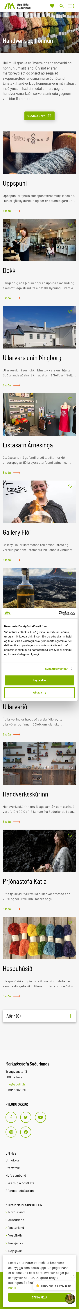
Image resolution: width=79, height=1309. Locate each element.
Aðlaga (37, 692)
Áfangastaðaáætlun (20, 1190)
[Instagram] (11, 1132)
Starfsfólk (13, 1168)
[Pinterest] (25, 1132)
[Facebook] (11, 1117)
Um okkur (12, 1160)
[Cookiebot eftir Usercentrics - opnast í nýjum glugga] (59, 613)
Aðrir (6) (13, 1016)
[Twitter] (25, 1117)
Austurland (16, 1220)
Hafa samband (16, 1175)
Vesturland (16, 1227)
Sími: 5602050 (16, 1090)
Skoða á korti (36, 116)
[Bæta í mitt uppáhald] (70, 137)
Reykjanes (15, 1243)
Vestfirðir (15, 1235)
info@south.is (16, 1084)
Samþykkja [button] (39, 1297)
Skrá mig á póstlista (20, 1183)
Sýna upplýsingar (56, 668)
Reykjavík (15, 1251)
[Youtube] (40, 1117)
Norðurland (16, 1212)
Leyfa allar (39, 680)
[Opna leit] (61, 6)
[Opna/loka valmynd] (70, 6)
